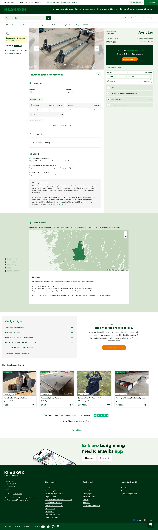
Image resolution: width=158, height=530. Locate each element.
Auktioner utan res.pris (70, 2)
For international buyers (53, 502)
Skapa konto (137, 2)
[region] (79, 250)
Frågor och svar (50, 497)
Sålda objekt (128, 18)
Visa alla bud (146, 81)
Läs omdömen (76, 430)
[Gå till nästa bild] (148, 381)
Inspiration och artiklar (53, 514)
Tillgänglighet (87, 494)
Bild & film (12, 259)
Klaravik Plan (87, 491)
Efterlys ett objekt (51, 517)
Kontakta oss (11, 2)
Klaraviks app (49, 511)
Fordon (18, 25)
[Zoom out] (125, 236)
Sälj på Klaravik (128, 59)
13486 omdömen (84, 421)
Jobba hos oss (126, 491)
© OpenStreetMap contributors (117, 270)
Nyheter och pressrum (129, 494)
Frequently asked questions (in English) (58, 499)
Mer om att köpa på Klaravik (16, 354)
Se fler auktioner (12, 40)
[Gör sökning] (48, 18)
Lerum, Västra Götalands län (17, 50)
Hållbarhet (86, 502)
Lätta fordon (28, 25)
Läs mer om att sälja (112, 348)
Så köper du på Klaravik (53, 491)
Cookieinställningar (37, 2)
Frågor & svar (23, 2)
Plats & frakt (13, 271)
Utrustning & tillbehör (43, 25)
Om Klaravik (87, 488)
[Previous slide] (36, 48)
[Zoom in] (125, 233)
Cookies (85, 499)
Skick (9, 268)
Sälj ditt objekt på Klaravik (54, 494)
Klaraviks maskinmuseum (91, 505)
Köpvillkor (48, 488)
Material (26, 526)
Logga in (152, 2)
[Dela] (98, 74)
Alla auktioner (54, 2)
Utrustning (12, 265)
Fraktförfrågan (50, 508)
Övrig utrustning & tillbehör (63, 25)
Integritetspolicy (89, 497)
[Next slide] (96, 48)
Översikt (11, 262)
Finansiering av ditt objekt (54, 505)
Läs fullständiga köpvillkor (57, 204)
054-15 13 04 (17, 494)
